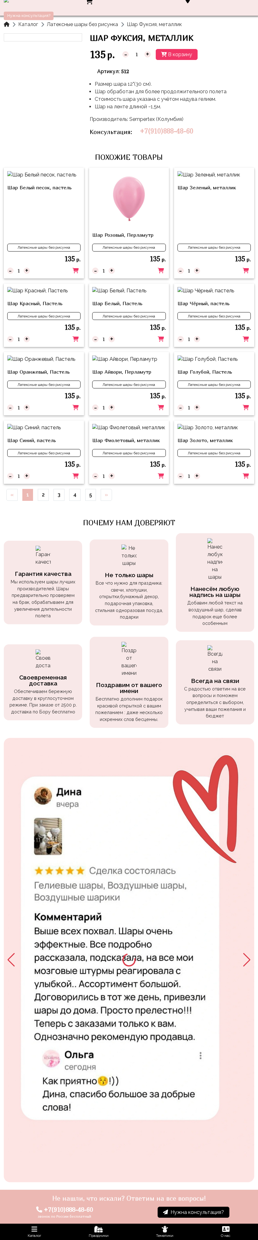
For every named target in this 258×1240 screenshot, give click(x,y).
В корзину (179, 54)
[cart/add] (75, 270)
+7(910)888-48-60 (166, 131)
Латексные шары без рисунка (82, 24)
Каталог (28, 24)
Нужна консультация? (28, 15)
